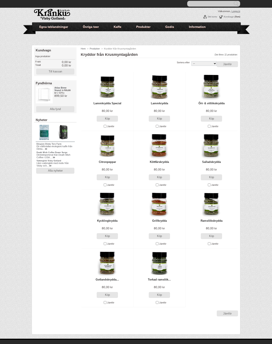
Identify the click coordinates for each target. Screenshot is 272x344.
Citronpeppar (107, 162)
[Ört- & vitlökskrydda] (211, 87)
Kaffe (117, 26)
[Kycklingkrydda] (107, 204)
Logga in (235, 11)
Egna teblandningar (53, 26)
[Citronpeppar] (107, 145)
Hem (83, 48)
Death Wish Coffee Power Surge (52, 152)
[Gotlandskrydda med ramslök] (107, 263)
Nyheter (41, 120)
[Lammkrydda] (159, 87)
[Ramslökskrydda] (211, 204)
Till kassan (55, 71)
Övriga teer (91, 26)
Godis (169, 26)
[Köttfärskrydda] (159, 145)
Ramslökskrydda (211, 220)
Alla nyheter (55, 170)
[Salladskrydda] (211, 145)
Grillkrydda (159, 220)
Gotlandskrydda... (107, 279)
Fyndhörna (44, 83)
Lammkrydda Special (107, 103)
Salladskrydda (211, 162)
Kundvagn (229, 17)
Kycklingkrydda (107, 220)
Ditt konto (212, 17)
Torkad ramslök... (159, 279)
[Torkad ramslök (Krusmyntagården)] (159, 263)
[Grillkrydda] (159, 204)
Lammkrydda (159, 103)
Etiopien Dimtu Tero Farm (49, 144)
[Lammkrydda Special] (107, 87)
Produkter (143, 26)
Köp (107, 118)
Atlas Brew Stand (60, 89)
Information (197, 26)
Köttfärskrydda (159, 162)
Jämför (110, 126)
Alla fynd (55, 109)
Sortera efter (183, 62)
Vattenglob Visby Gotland (49, 161)
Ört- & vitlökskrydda (211, 103)
